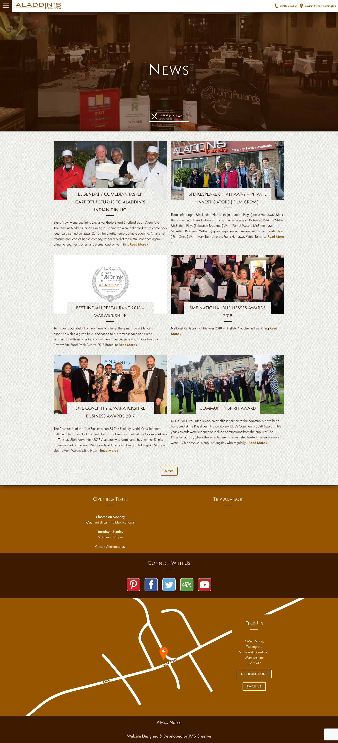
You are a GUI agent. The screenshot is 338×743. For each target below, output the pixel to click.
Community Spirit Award (228, 408)
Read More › (139, 244)
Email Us (254, 686)
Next (169, 471)
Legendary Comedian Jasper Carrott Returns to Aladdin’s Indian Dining (110, 202)
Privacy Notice (169, 722)
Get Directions (254, 674)
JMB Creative (200, 736)
